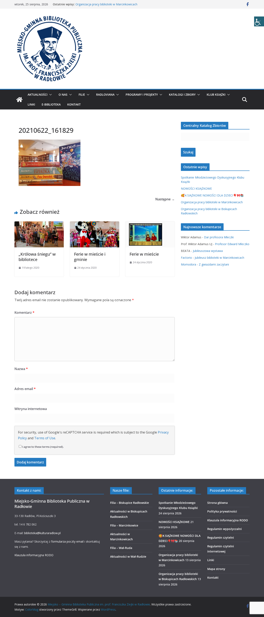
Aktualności (37, 94)
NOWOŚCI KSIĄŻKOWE (196, 188)
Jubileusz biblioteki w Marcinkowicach (219, 258)
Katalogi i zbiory (182, 94)
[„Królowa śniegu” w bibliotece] (39, 224)
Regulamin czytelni (220, 537)
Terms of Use (44, 438)
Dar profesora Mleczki (219, 237)
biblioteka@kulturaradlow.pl (42, 533)
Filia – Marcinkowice (124, 525)
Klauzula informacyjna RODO (33, 555)
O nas (63, 94)
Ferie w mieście (144, 254)
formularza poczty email (67, 541)
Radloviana (105, 94)
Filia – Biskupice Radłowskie (129, 503)
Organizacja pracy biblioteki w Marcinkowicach (106, 4)
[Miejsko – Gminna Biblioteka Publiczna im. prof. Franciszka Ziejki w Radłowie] (19, 100)
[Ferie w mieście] (150, 224)
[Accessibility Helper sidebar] (259, 21)
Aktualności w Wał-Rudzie (128, 556)
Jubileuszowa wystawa (208, 251)
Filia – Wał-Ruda (121, 548)
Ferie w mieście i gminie (89, 256)
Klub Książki (216, 94)
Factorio (186, 258)
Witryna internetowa (30, 409)
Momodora (188, 264)
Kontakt (74, 104)
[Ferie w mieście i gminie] (94, 224)
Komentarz (24, 312)
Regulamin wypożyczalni (224, 529)
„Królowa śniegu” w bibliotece (37, 256)
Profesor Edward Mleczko (232, 244)
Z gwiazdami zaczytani (214, 264)
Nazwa (21, 369)
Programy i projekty (142, 94)
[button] (49, 95)
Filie (82, 94)
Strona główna (217, 503)
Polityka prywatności (222, 511)
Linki (31, 104)
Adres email (25, 389)
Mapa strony (216, 569)
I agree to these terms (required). (43, 447)
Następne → (165, 199)
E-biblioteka (51, 104)
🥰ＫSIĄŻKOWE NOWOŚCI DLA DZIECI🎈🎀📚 (212, 195)
